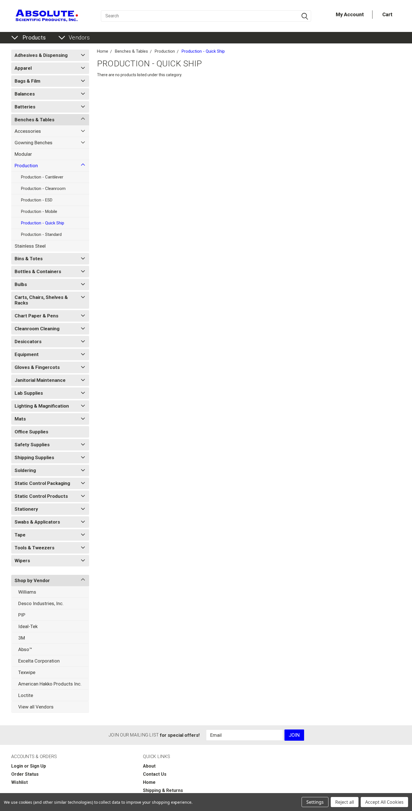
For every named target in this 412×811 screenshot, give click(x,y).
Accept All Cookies (384, 802)
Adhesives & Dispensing (41, 55)
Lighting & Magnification (42, 406)
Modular (23, 154)
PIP (21, 615)
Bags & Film (27, 81)
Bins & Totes (29, 258)
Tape (20, 535)
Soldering (25, 470)
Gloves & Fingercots (37, 367)
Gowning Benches (33, 142)
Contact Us (154, 774)
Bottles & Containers (38, 271)
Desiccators (28, 341)
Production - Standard (41, 234)
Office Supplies (31, 431)
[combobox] (206, 16)
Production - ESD (36, 200)
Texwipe (26, 672)
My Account (350, 14)
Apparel (23, 68)
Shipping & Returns (163, 790)
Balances (25, 94)
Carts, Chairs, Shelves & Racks (41, 300)
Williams (27, 592)
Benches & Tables (34, 119)
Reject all (344, 802)
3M (21, 638)
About (149, 766)
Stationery (26, 509)
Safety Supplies (32, 444)
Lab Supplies (29, 393)
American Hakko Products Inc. (50, 684)
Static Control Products (41, 496)
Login (17, 766)
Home (102, 51)
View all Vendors (36, 707)
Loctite (25, 695)
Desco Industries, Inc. (41, 603)
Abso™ (25, 649)
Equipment (27, 354)
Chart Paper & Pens (36, 316)
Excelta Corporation (39, 661)
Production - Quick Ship (42, 223)
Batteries (25, 107)
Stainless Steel (30, 246)
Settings (315, 802)
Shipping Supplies (34, 457)
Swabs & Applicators (37, 522)
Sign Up (38, 766)
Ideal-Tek (28, 626)
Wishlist (19, 782)
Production (26, 165)
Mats (20, 419)
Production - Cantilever (42, 177)
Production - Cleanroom (43, 188)
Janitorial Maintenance (40, 380)
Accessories (28, 131)
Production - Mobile (39, 211)
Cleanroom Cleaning (37, 328)
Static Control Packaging (42, 483)
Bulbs (21, 284)
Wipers (22, 560)
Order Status (25, 774)
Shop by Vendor (32, 580)
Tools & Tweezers (34, 547)
